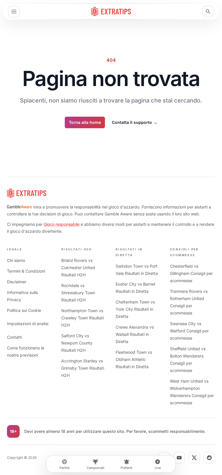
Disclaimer (16, 281)
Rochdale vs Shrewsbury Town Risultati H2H (78, 292)
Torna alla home (85, 122)
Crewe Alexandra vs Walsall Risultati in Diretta (135, 334)
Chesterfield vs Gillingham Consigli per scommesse (191, 273)
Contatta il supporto (134, 122)
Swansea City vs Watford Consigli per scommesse (189, 330)
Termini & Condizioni (26, 271)
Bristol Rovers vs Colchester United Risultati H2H (78, 267)
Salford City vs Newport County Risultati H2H (76, 343)
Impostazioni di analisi (27, 323)
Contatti (14, 337)
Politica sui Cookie (24, 310)
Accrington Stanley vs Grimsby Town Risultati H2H (82, 368)
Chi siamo (16, 260)
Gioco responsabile (61, 224)
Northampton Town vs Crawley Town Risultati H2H (82, 317)
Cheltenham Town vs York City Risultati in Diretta (135, 309)
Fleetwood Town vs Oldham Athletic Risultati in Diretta (134, 359)
